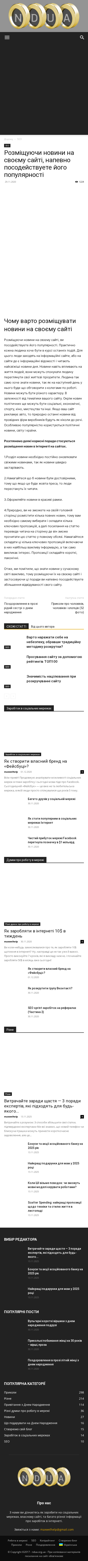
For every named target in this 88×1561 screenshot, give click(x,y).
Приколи (16, 1545)
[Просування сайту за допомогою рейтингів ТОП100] (14, 662)
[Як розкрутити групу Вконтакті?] (14, 993)
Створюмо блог (68, 1540)
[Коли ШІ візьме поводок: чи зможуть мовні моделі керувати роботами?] (14, 1188)
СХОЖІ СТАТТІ (16, 626)
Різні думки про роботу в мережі (22, 924)
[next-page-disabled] (13, 696)
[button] (7, 37)
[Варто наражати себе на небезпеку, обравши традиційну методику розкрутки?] (14, 642)
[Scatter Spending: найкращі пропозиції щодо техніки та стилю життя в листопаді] (14, 1207)
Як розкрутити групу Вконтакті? (50, 988)
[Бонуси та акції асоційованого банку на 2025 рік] (14, 1149)
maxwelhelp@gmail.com (57, 1529)
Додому (8, 139)
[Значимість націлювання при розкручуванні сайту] (14, 681)
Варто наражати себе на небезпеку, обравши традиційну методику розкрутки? (54, 642)
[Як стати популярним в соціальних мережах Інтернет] (14, 824)
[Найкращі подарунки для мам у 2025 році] (14, 1168)
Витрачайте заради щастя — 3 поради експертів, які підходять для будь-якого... (42, 1106)
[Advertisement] (44, 89)
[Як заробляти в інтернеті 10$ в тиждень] (44, 897)
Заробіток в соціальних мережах (22, 754)
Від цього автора (42, 626)
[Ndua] (44, 16)
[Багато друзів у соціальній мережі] (14, 804)
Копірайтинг (47, 1540)
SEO (19, 139)
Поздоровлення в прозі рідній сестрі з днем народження (21, 608)
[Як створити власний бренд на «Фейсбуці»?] (44, 736)
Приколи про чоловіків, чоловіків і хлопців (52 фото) (67, 608)
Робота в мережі (17, 1540)
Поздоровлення (45, 1545)
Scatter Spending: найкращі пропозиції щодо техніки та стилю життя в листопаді (54, 1206)
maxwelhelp (11, 771)
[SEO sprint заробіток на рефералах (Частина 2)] (14, 1013)
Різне (8, 1094)
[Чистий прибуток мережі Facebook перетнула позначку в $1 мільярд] (14, 843)
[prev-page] (6, 696)
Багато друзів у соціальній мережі (51, 799)
